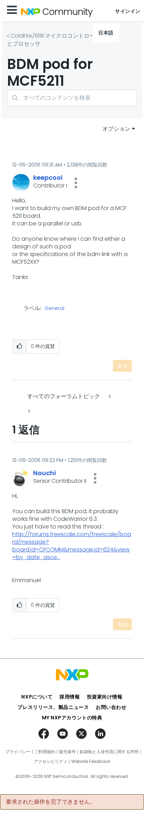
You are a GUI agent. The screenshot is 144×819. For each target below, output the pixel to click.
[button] (76, 183)
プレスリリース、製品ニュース (53, 707)
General (54, 309)
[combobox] (72, 98)
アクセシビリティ (50, 761)
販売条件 (67, 752)
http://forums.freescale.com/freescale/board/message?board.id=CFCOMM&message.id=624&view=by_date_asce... (71, 545)
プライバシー (17, 752)
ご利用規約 (44, 752)
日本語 (106, 32)
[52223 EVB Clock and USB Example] (28, 411)
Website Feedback (90, 761)
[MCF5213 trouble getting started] (110, 396)
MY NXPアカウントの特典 (72, 717)
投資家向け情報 (105, 696)
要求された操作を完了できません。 (50, 802)
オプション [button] (116, 129)
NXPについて (36, 696)
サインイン (128, 11)
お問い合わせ (111, 707)
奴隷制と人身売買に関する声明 (109, 752)
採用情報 (69, 696)
